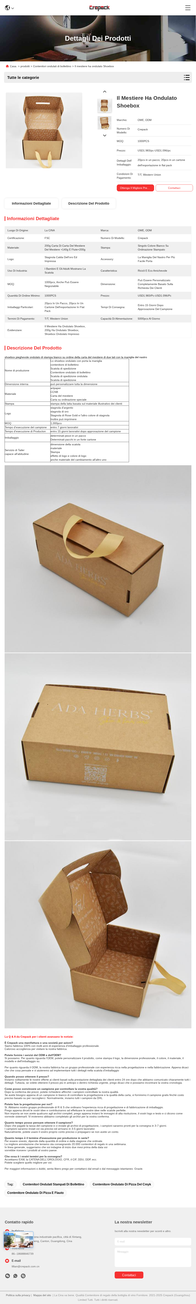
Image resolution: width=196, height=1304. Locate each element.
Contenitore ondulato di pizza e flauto (35, 1192)
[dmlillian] (23, 1276)
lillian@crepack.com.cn (25, 1266)
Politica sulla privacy (18, 1295)
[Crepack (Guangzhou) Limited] (99, 7)
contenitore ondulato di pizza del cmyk (122, 1184)
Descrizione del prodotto (88, 203)
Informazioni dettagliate (31, 203)
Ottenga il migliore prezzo (135, 187)
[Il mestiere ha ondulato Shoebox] (44, 128)
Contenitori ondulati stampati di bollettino (53, 1184)
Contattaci (129, 1275)
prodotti (25, 66)
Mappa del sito (42, 1295)
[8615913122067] (15, 1276)
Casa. (13, 66)
